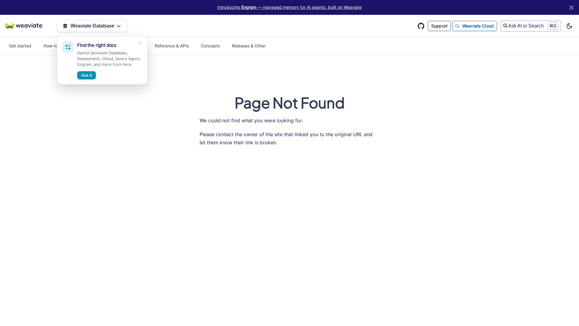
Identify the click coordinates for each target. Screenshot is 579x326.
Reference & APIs (172, 45)
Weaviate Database (92, 25)
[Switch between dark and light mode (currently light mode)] (569, 26)
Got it (86, 75)
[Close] (571, 7)
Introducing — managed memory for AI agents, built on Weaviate (289, 7)
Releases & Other (249, 45)
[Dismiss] (140, 43)
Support (439, 25)
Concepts (210, 45)
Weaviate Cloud (478, 25)
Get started (20, 45)
